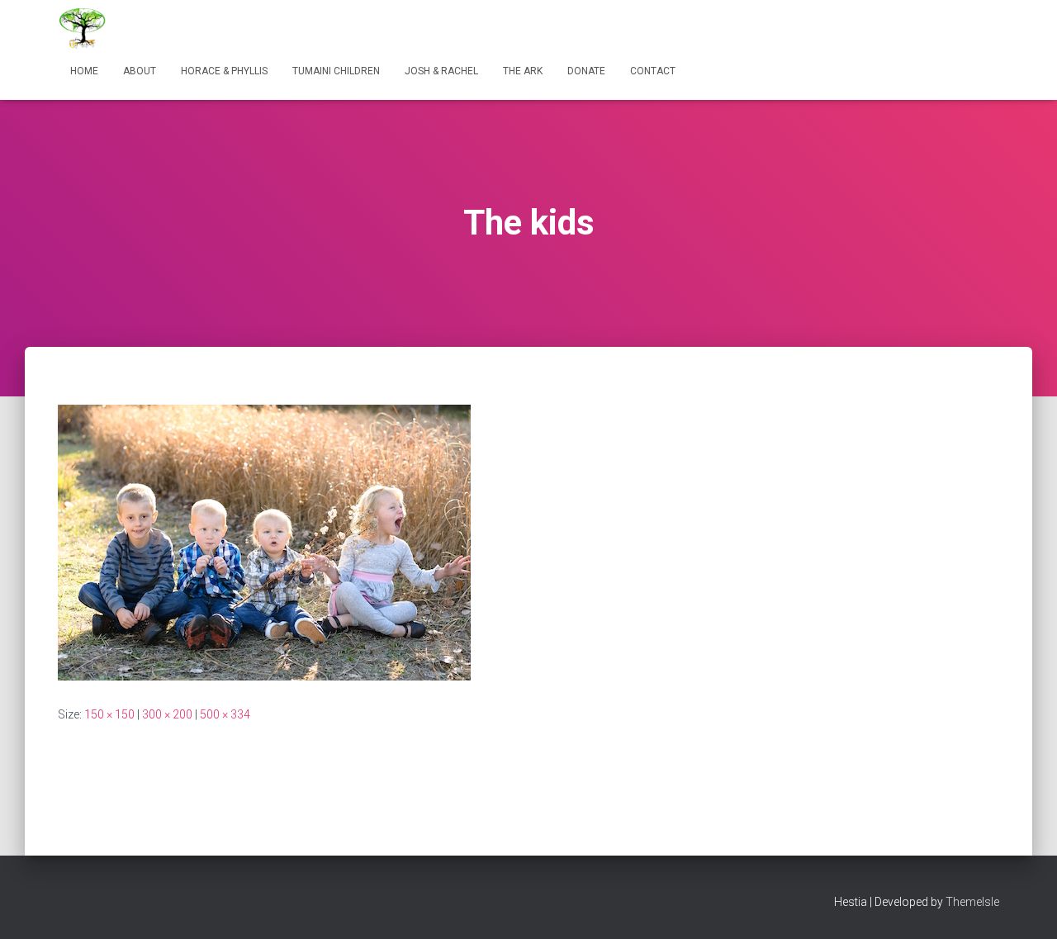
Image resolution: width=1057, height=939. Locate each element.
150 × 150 (109, 714)
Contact (652, 71)
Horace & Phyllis (224, 71)
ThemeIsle (972, 901)
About (139, 71)
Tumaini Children (336, 71)
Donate (586, 71)
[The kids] (264, 541)
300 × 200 (167, 714)
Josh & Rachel (441, 71)
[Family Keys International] (82, 29)
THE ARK (523, 71)
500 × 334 (225, 714)
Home (84, 71)
